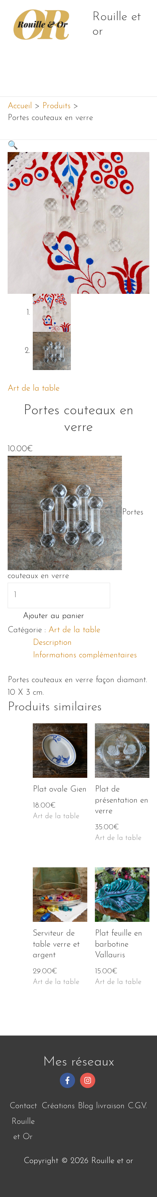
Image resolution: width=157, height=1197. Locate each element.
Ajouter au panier (53, 616)
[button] (13, 146)
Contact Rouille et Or (23, 1121)
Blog (85, 1106)
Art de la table (33, 389)
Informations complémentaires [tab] (85, 655)
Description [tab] (52, 643)
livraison (110, 1106)
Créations (58, 1106)
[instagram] (89, 1080)
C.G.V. (137, 1106)
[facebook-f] (68, 1080)
